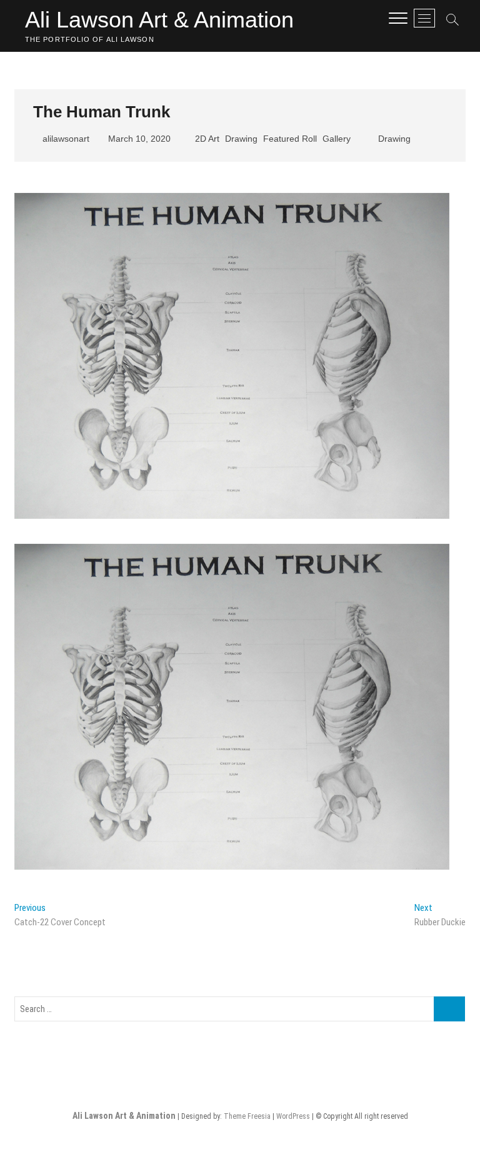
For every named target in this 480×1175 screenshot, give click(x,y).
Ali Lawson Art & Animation (159, 19)
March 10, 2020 (138, 139)
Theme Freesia (247, 1116)
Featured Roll (290, 139)
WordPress (293, 1116)
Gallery (336, 139)
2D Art (207, 139)
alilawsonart (64, 139)
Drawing (241, 139)
